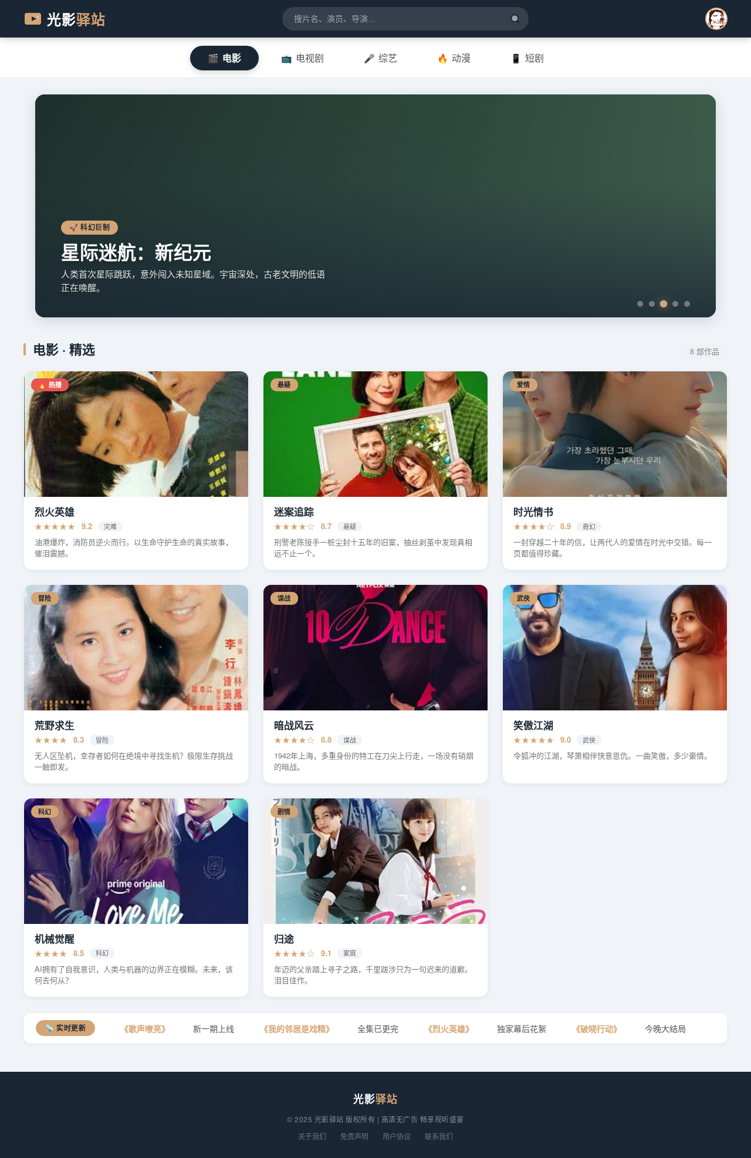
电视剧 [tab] (302, 58)
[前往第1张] (640, 304)
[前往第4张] (675, 304)
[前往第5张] (687, 304)
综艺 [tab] (380, 58)
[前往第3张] (664, 304)
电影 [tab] (224, 58)
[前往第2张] (652, 304)
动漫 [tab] (454, 58)
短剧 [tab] (527, 58)
